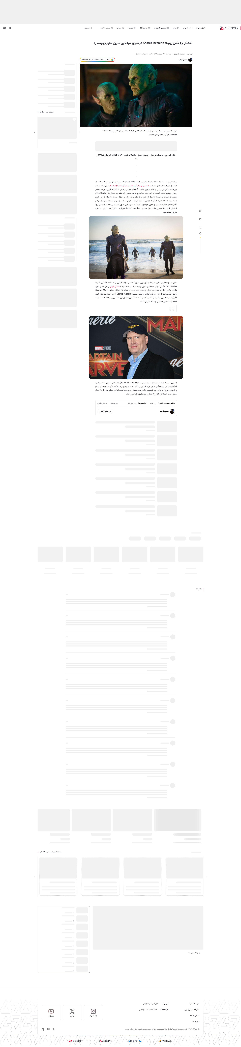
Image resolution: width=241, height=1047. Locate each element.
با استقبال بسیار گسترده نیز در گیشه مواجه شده (130, 185)
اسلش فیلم (115, 286)
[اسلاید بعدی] (35, 132)
